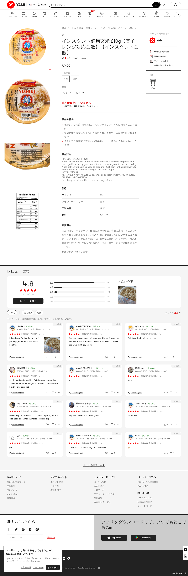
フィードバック (144, 506)
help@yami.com (144, 502)
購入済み (28, 312)
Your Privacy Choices (86, 568)
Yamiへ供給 (142, 486)
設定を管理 (26, 567)
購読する (51, 537)
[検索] (156, 4)
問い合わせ (12, 490)
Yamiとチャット (179, 573)
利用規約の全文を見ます (75, 252)
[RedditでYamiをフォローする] (37, 529)
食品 (64, 27)
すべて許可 (53, 567)
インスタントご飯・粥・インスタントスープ (118, 27)
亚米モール (99, 490)
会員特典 (55, 486)
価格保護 (98, 498)
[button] (42, 5)
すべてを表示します (94, 465)
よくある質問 (100, 482)
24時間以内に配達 (102, 502)
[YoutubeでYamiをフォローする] (23, 529)
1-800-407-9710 (144, 497)
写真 (39, 312)
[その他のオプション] (59, 357)
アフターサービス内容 (104, 494)
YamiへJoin (12, 494)
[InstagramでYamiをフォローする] (30, 529)
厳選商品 (11, 498)
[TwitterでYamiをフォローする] (16, 529)
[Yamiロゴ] (16, 5)
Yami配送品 (99, 486)
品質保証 (11, 486)
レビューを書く (80, 58)
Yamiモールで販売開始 (147, 482)
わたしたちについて (16, 482)
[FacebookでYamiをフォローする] (9, 529)
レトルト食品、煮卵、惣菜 (81, 27)
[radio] (66, 79)
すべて (12, 312)
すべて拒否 (38, 567)
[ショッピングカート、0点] (175, 4)
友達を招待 (56, 490)
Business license (68, 568)
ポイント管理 (57, 482)
